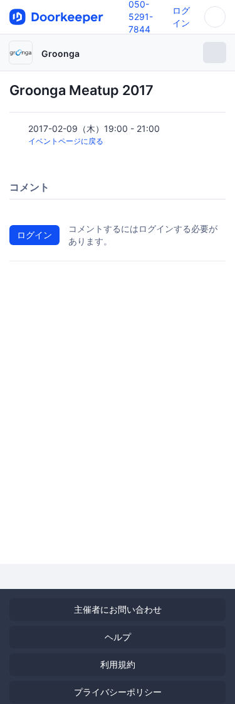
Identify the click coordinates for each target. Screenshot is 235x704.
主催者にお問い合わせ (118, 609)
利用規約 (117, 664)
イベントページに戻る (65, 141)
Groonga (60, 53)
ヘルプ (118, 636)
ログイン (34, 234)
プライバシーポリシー (118, 691)
